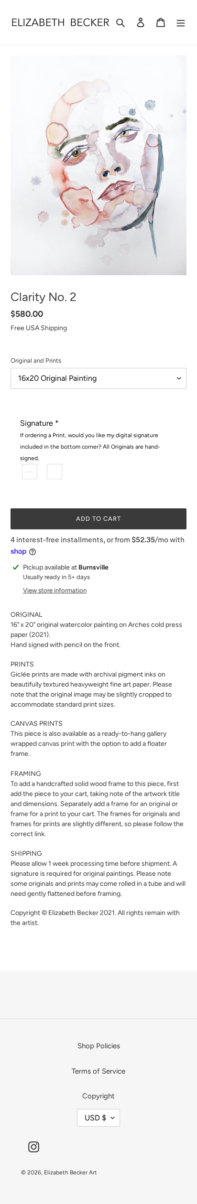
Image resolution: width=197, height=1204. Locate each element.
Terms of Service (98, 1071)
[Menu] (181, 22)
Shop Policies (98, 1046)
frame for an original (140, 804)
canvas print (56, 744)
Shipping (54, 328)
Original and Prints (36, 360)
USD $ (95, 1117)
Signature (90, 440)
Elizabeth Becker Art (70, 1172)
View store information (55, 590)
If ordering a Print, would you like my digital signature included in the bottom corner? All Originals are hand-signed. (90, 447)
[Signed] (30, 471)
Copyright (98, 1096)
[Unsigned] (55, 471)
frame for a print (34, 814)
